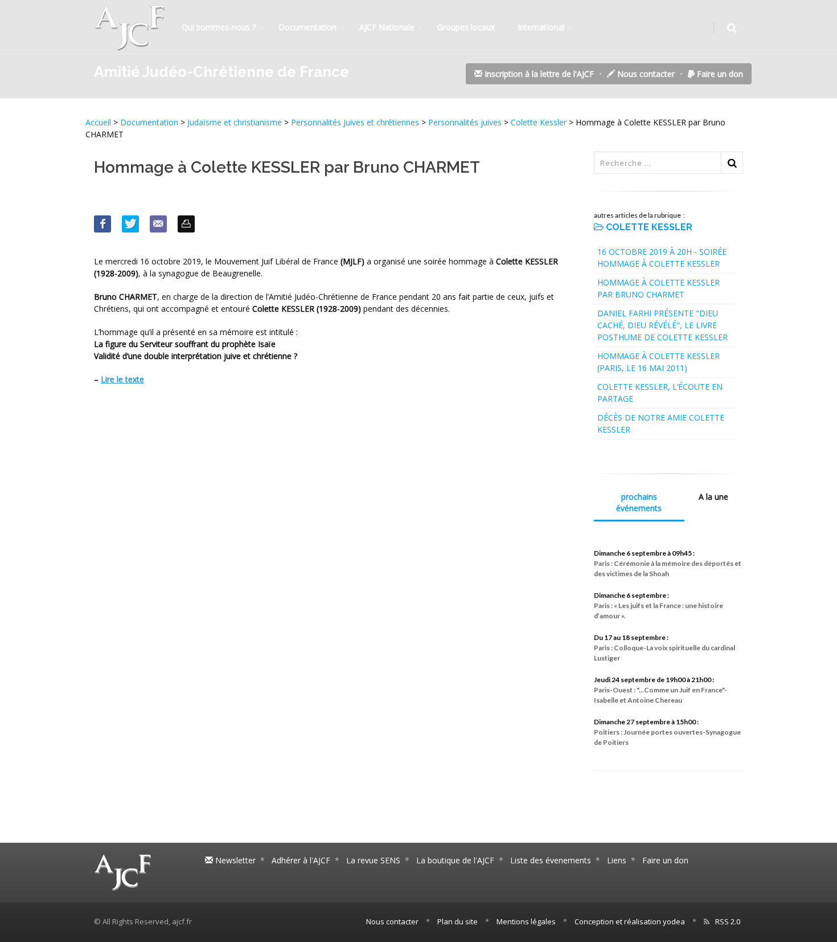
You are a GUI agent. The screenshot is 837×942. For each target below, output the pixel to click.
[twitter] (130, 224)
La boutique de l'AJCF (455, 860)
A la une (713, 496)
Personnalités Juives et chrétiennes (355, 122)
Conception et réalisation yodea (630, 921)
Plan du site (457, 921)
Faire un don (719, 73)
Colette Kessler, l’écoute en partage (660, 392)
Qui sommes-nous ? (219, 27)
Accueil (99, 122)
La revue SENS (373, 860)
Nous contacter (645, 73)
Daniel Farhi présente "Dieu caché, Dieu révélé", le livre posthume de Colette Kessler (662, 325)
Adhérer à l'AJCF (301, 860)
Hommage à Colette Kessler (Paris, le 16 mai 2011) (658, 361)
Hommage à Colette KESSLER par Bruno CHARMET (658, 288)
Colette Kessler (539, 122)
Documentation (307, 27)
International (541, 27)
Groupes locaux (466, 27)
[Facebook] (102, 224)
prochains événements (639, 502)
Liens (616, 860)
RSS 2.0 (727, 921)
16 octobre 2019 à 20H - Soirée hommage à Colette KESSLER (662, 257)
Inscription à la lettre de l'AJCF (538, 73)
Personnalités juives (465, 122)
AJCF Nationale (387, 27)
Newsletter (234, 860)
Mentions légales (526, 921)
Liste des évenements (550, 860)
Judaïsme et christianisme (234, 122)
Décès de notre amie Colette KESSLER (660, 423)
